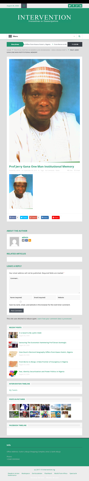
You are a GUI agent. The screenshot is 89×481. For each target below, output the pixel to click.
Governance (12, 475)
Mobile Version (52, 477)
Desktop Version (37, 477)
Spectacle (73, 473)
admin (18, 170)
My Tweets (13, 390)
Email (78, 170)
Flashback (48, 473)
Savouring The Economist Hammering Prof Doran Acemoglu (42, 342)
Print (70, 170)
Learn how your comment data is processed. (54, 319)
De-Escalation (37, 473)
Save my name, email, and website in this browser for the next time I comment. (39, 305)
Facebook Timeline (17, 425)
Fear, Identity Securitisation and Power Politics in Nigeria (41, 371)
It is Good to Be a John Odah (30, 333)
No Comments (49, 170)
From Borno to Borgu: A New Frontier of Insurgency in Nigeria (66, 44)
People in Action (13, 473)
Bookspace (26, 473)
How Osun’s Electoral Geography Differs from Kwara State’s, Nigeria (46, 352)
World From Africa (60, 473)
